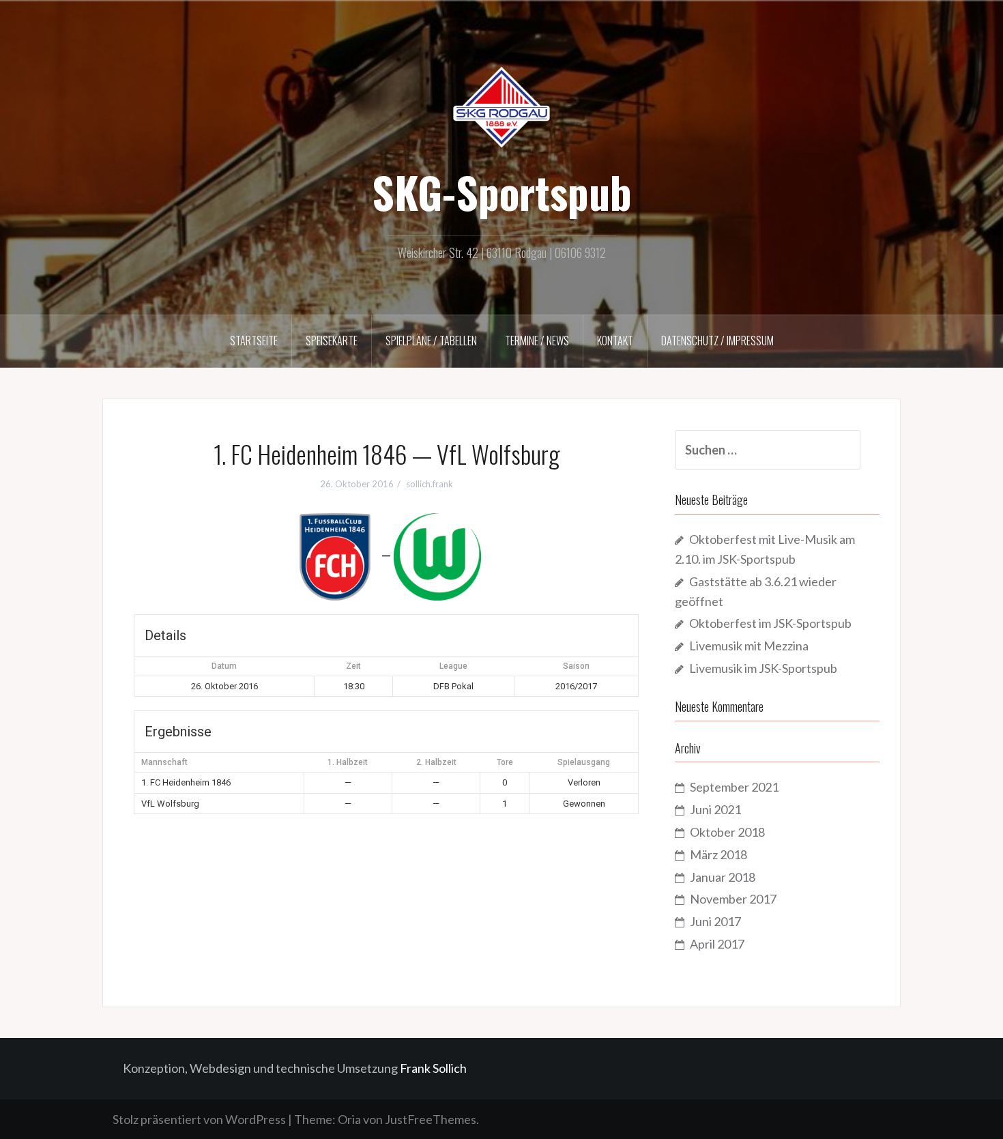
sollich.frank (429, 483)
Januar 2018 (722, 876)
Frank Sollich (433, 1068)
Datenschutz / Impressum (717, 340)
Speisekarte (332, 340)
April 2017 (717, 943)
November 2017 (733, 898)
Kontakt (615, 340)
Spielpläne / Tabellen (431, 340)
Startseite (254, 340)
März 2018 (718, 854)
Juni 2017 (715, 921)
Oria (349, 1119)
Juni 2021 (715, 809)
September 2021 (734, 786)
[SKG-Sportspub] (501, 105)
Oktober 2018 (727, 831)
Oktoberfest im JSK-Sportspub (770, 623)
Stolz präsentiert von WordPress (199, 1119)
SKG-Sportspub (502, 191)
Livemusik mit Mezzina (749, 645)
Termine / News (537, 340)
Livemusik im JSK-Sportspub (763, 668)
